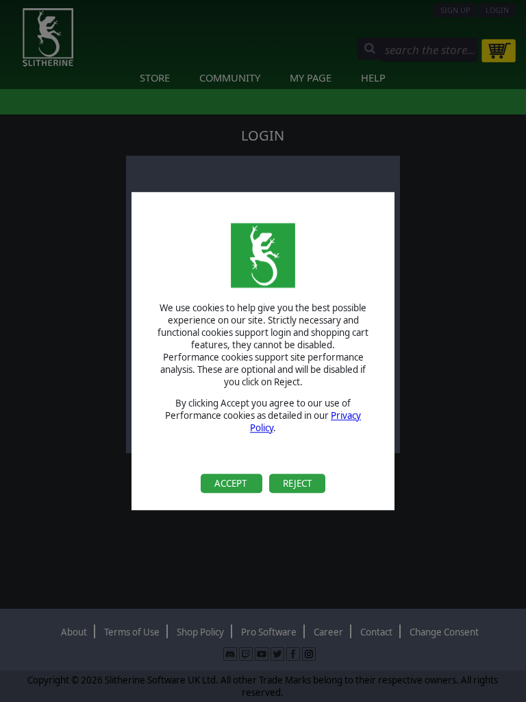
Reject (297, 483)
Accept (231, 483)
